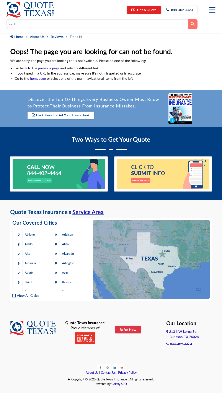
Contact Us (108, 372)
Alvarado (68, 253)
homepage (38, 78)
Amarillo (30, 263)
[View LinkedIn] (115, 367)
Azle (65, 272)
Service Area (88, 212)
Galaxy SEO (119, 384)
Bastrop (67, 282)
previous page (48, 68)
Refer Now (128, 329)
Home (18, 37)
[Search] (193, 24)
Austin (29, 272)
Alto (27, 253)
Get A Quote (146, 10)
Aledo (29, 244)
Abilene (30, 234)
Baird (28, 282)
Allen (65, 244)
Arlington (68, 263)
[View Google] (107, 367)
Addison (67, 234)
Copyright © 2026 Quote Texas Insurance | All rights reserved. (112, 379)
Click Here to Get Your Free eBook (63, 115)
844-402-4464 (181, 10)
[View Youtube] (122, 367)
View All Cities (28, 295)
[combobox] (97, 24)
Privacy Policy (127, 372)
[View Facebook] (100, 367)
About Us (37, 37)
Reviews (57, 37)
